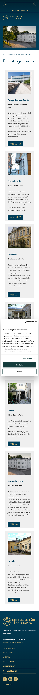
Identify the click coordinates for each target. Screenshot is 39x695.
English (24, 10)
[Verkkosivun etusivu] (19, 621)
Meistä (6, 657)
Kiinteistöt (11, 54)
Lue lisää (14, 144)
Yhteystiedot (10, 670)
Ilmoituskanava (8, 652)
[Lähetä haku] (34, 4)
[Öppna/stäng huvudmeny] (35, 17)
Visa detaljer (27, 358)
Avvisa (19, 371)
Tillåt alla (19, 365)
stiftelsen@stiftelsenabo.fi (13, 642)
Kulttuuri (8, 661)
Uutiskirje (8, 684)
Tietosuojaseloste (9, 648)
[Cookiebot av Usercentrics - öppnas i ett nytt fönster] (28, 322)
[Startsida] (12, 18)
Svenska (15, 10)
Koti (4, 54)
